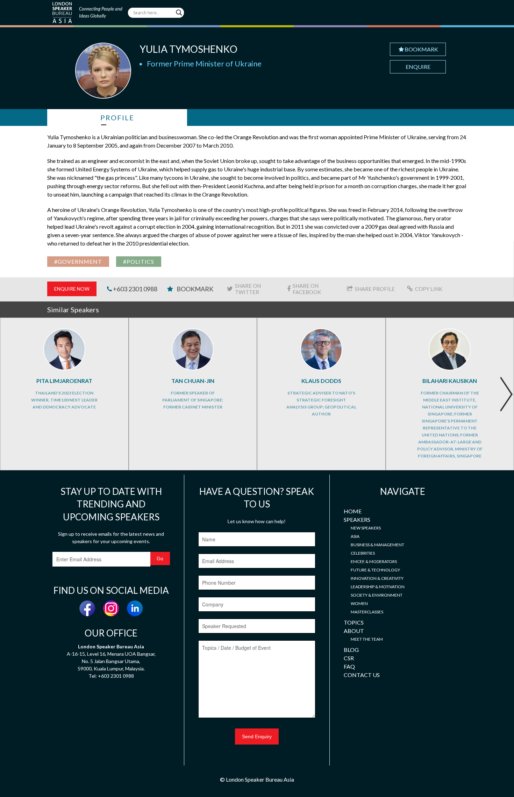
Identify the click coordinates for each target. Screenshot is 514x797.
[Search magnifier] (179, 12)
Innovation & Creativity (377, 578)
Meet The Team (367, 639)
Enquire (418, 66)
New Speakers (366, 528)
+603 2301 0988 (134, 289)
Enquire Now (72, 289)
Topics (354, 622)
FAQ (349, 666)
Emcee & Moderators (374, 561)
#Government (78, 261)
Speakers (357, 519)
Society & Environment (376, 595)
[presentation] (506, 394)
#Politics (138, 261)
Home (353, 511)
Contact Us (362, 674)
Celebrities (363, 553)
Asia (355, 536)
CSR (349, 658)
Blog (351, 649)
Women (359, 603)
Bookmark (421, 49)
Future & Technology (375, 569)
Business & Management (377, 544)
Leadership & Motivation (378, 586)
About (354, 630)
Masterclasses (367, 611)
